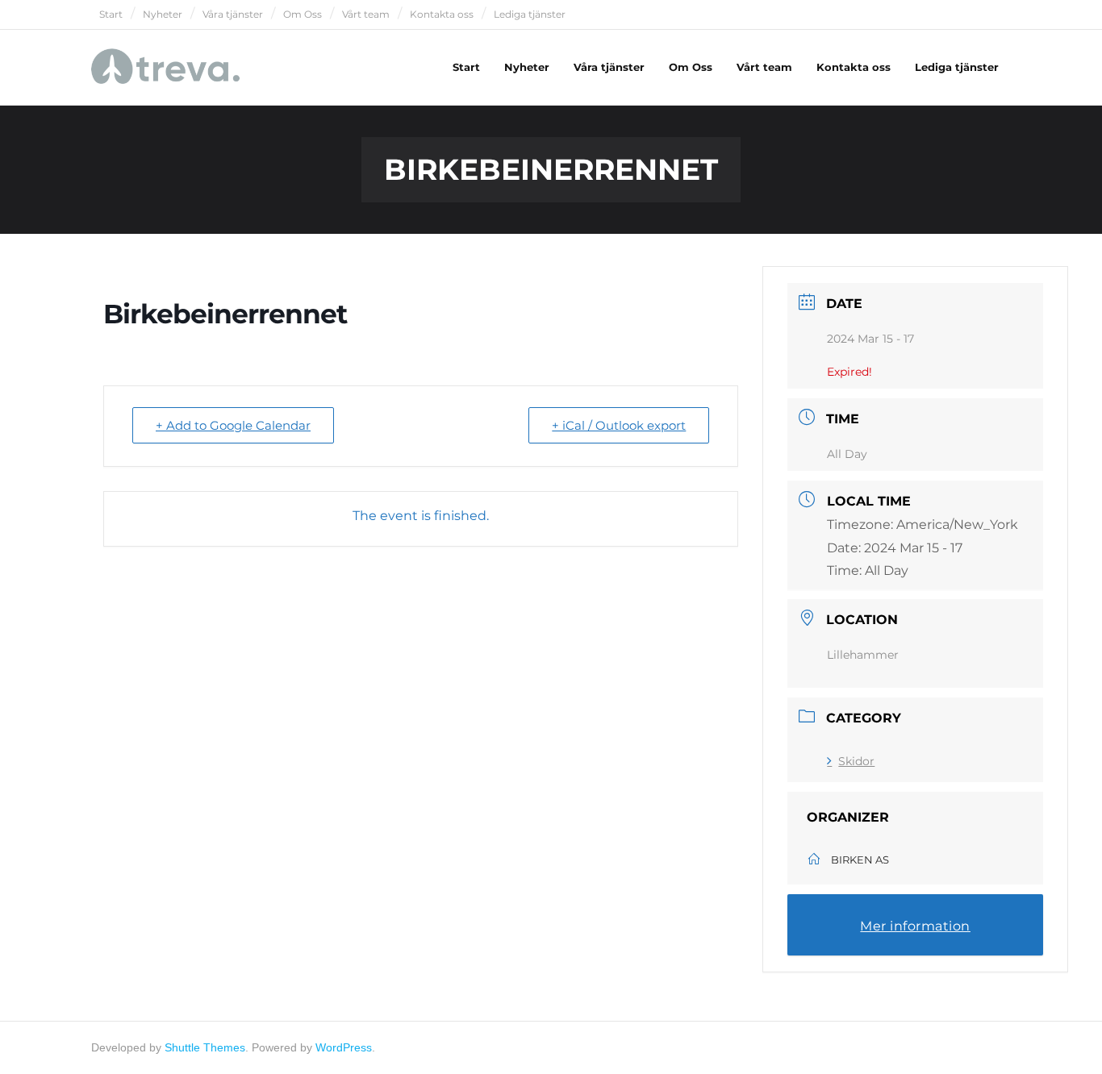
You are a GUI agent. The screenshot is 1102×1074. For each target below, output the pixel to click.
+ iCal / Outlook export (619, 425)
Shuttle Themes (205, 1047)
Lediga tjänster (530, 14)
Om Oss (302, 14)
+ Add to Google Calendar (233, 425)
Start (111, 14)
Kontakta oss (442, 14)
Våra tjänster (232, 14)
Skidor (856, 761)
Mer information (915, 926)
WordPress (343, 1047)
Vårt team (366, 14)
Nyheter (162, 14)
